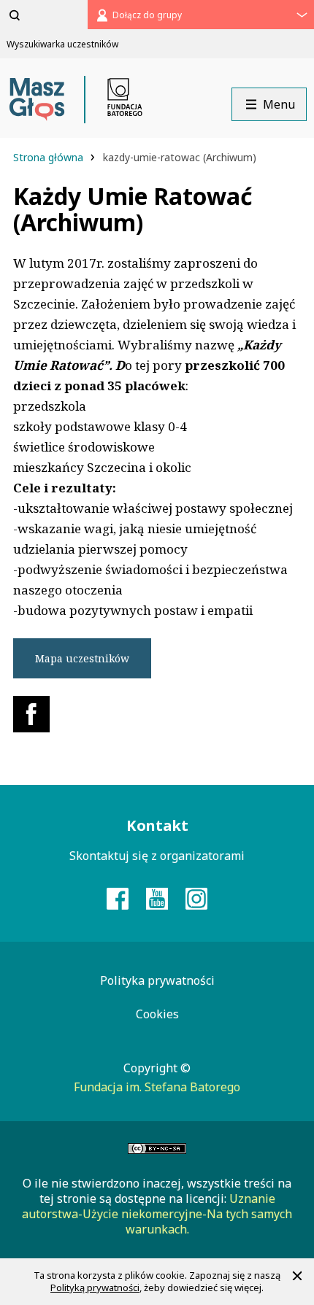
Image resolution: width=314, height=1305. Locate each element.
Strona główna (49, 157)
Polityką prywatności (94, 1287)
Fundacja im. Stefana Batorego (157, 1087)
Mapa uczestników (82, 658)
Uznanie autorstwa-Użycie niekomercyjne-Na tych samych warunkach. (157, 1213)
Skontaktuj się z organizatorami (157, 856)
